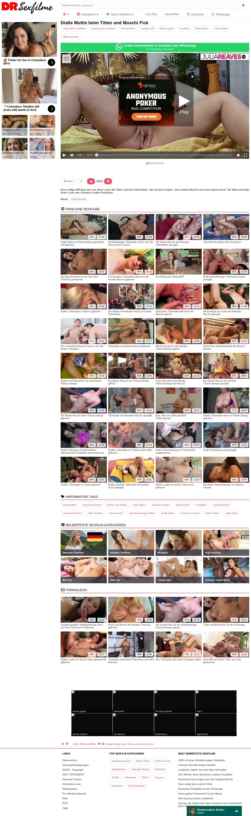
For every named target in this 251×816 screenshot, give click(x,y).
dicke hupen (166, 28)
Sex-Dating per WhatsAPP (170, 276)
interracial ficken (72, 513)
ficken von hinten (117, 504)
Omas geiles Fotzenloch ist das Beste (200, 793)
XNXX (145, 777)
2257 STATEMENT (73, 774)
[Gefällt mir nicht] (108, 181)
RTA (64, 803)
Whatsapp (222, 14)
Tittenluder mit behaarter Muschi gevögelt (130, 415)
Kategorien (88, 14)
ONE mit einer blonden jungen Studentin (201, 760)
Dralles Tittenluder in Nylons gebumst (81, 311)
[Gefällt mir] (91, 181)
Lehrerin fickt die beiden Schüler (197, 764)
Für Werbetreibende (74, 793)
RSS (65, 798)
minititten (201, 504)
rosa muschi (116, 513)
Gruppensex (119, 769)
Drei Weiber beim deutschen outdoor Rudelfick (205, 774)
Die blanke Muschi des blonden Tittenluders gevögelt (172, 243)
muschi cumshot (189, 513)
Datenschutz (69, 760)
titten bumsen (71, 36)
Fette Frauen (163, 760)
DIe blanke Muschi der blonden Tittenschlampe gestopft (219, 382)
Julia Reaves (78, 199)
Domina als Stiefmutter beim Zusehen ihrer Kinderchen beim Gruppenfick (210, 805)
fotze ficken (220, 28)
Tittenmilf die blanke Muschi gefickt (222, 242)
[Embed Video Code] (81, 181)
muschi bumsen (92, 504)
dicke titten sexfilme (74, 28)
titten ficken (202, 28)
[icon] (66, 14)
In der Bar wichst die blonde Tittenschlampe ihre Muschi (170, 382)
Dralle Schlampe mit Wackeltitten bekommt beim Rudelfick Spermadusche (82, 451)
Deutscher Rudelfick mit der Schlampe (200, 788)
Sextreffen (172, 14)
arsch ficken (183, 504)
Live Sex (151, 14)
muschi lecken (221, 504)
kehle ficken (212, 513)
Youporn (159, 777)
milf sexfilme (128, 28)
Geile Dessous (136, 785)
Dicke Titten (143, 760)
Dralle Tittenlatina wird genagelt (219, 450)
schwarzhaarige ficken (142, 513)
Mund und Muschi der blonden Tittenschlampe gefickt (172, 347)
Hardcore (117, 785)
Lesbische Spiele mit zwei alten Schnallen (202, 769)
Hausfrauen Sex (121, 760)
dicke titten (139, 504)
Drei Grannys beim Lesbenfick (195, 798)
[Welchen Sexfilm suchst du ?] (243, 5)
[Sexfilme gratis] (27, 13)
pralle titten (167, 513)
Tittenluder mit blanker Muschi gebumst (129, 346)
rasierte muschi (161, 504)
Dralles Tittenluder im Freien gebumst (81, 484)
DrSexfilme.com (71, 784)
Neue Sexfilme (120, 14)
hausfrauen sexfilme (103, 28)
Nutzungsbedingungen (75, 764)
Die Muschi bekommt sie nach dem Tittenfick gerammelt (79, 278)
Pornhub (160, 769)
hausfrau (184, 28)
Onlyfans (197, 14)
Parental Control (71, 779)
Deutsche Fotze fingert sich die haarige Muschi (205, 779)
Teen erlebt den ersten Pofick (195, 784)
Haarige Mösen (140, 769)
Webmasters (69, 788)
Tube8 (115, 777)
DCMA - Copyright (72, 769)
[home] (63, 744)
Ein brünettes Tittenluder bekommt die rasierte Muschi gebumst (128, 278)
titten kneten (95, 513)
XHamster (130, 777)
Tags (65, 807)
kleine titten (69, 504)
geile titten (232, 513)
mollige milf (147, 28)
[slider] (165, 155)
